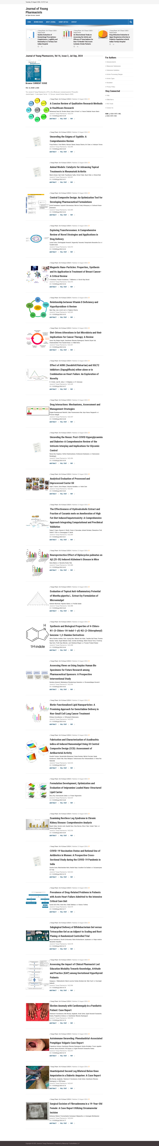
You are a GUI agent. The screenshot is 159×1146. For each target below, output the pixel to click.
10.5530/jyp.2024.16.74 (59, 1020)
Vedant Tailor (93, 826)
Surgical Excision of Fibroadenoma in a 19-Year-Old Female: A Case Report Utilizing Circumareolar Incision (76, 1108)
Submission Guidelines (113, 70)
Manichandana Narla (63, 867)
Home (29, 22)
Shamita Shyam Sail (90, 340)
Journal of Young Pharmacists (37, 10)
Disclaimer (110, 83)
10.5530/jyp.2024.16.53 (59, 249)
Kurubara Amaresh (55, 682)
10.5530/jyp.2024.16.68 (59, 800)
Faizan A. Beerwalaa (75, 530)
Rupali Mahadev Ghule (65, 641)
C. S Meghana (68, 382)
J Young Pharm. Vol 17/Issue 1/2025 (47, 30)
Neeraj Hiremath (59, 1048)
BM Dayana (62, 1081)
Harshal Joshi (61, 826)
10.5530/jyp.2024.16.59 (59, 460)
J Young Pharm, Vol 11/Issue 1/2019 (118, 30)
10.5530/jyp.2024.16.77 (59, 1120)
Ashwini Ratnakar (86, 530)
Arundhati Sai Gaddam (84, 867)
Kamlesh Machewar (55, 604)
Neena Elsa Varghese (56, 454)
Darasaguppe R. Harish (66, 532)
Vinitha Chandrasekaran (69, 454)
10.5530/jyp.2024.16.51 (59, 179)
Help (108, 95)
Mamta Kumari (54, 175)
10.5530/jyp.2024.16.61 (59, 537)
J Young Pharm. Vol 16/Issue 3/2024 (60, 99)
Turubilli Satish (54, 245)
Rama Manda (53, 563)
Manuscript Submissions (114, 66)
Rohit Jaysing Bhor (68, 638)
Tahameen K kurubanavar (57, 1014)
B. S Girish (52, 382)
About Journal (51, 22)
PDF (71, 119)
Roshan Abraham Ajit (80, 981)
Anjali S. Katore (54, 486)
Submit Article (63, 22)
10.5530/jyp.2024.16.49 (59, 116)
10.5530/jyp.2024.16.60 (59, 491)
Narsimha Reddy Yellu (66, 563)
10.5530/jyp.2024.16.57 (59, 386)
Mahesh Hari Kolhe (80, 638)
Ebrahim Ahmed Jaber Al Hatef (70, 111)
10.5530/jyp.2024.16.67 (59, 765)
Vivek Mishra (62, 144)
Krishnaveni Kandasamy (82, 454)
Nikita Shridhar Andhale (56, 638)
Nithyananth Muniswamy (72, 717)
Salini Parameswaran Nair (75, 412)
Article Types (110, 78)
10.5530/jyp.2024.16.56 (59, 347)
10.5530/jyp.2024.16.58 (59, 419)
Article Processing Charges (115, 74)
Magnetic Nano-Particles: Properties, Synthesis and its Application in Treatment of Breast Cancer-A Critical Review (75, 272)
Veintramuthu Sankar (62, 796)
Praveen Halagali (54, 415)
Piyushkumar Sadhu (70, 175)
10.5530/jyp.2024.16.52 (59, 212)
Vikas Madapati (68, 758)
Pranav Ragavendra (75, 796)
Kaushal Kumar (66, 343)
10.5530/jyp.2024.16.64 (59, 647)
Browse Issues (38, 22)
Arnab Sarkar (81, 1014)
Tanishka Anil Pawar (91, 638)
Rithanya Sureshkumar (56, 717)
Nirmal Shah (97, 175)
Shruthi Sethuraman (66, 939)
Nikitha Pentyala (88, 756)
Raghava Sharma (73, 310)
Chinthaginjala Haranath (64, 242)
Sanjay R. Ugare (54, 530)
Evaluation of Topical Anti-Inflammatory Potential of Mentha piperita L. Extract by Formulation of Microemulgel (75, 596)
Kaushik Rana (69, 826)
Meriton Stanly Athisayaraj (81, 205)
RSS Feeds (110, 104)
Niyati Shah (88, 175)
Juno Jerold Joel (61, 310)
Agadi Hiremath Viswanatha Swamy (84, 1048)
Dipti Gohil (61, 175)
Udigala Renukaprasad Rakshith (58, 412)
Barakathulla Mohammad (66, 756)
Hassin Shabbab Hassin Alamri (90, 111)
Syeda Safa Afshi (54, 905)
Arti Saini (87, 144)
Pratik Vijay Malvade (62, 643)
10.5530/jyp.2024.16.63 (59, 608)
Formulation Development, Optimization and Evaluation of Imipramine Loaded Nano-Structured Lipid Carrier (75, 788)
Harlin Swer (84, 486)
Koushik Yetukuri (54, 756)
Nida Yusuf (90, 981)
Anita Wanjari (62, 486)
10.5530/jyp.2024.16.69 (59, 833)
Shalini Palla (60, 758)
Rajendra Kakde (65, 604)
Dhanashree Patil (97, 530)
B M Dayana (68, 1048)
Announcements (111, 62)
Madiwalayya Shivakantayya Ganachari (71, 682)
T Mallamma (72, 279)
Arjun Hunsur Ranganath (89, 412)
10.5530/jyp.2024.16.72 (59, 946)
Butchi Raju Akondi (84, 279)
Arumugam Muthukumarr (92, 1116)
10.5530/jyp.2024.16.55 (59, 314)
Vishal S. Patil (53, 532)
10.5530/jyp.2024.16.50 (59, 149)
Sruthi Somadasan (55, 205)
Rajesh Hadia (53, 826)
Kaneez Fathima (83, 905)
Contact (74, 22)
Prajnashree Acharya (60, 1016)
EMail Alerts (110, 99)
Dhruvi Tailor (85, 826)
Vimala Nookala (78, 756)
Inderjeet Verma (97, 144)
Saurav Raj (52, 340)
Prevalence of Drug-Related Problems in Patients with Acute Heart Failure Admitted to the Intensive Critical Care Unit (76, 897)
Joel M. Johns (60, 382)
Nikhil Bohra (76, 343)
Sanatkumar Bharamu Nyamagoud (74, 340)
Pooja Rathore (54, 144)
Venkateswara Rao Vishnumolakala (83, 758)
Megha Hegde (60, 340)
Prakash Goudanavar (62, 279)
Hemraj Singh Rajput (55, 828)
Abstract (53, 119)
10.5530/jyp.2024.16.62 (59, 567)
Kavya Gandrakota (55, 939)
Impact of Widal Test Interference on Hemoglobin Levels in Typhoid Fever (47, 37)
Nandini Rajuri (74, 867)
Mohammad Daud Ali (55, 111)
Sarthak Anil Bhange (77, 641)
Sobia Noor (63, 905)
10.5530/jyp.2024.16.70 (59, 874)
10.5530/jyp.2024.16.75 (59, 1053)
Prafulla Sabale (77, 604)
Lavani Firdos (53, 242)
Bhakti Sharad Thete (90, 641)
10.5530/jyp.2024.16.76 (59, 1085)
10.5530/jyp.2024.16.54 (59, 284)
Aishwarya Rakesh (55, 1116)
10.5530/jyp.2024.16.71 (59, 909)
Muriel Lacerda (69, 981)
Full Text (63, 119)
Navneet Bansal (70, 144)
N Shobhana (53, 279)
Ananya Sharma (80, 144)
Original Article (41, 32)
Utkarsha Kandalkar (72, 486)
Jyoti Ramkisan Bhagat (74, 643)
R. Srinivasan (78, 382)
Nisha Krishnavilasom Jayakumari (81, 939)
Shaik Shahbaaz (71, 905)
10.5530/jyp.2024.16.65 (59, 687)
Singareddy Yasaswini (78, 242)
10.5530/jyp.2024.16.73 (59, 988)
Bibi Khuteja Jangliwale (70, 1014)
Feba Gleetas (78, 826)
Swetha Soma (53, 867)
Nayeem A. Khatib (64, 530)
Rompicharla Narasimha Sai (92, 242)
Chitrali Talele (80, 175)
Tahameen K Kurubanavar (70, 1079)
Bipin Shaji (52, 310)
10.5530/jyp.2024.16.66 (59, 721)
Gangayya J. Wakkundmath (57, 981)
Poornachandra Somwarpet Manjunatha (71, 1116)
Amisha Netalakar (86, 1046)
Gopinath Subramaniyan (67, 205)
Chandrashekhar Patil (56, 343)
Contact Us (110, 108)
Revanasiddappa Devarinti (92, 682)
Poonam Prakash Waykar (91, 643)
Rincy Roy (52, 796)
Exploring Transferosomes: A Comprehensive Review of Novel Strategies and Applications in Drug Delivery (74, 235)
